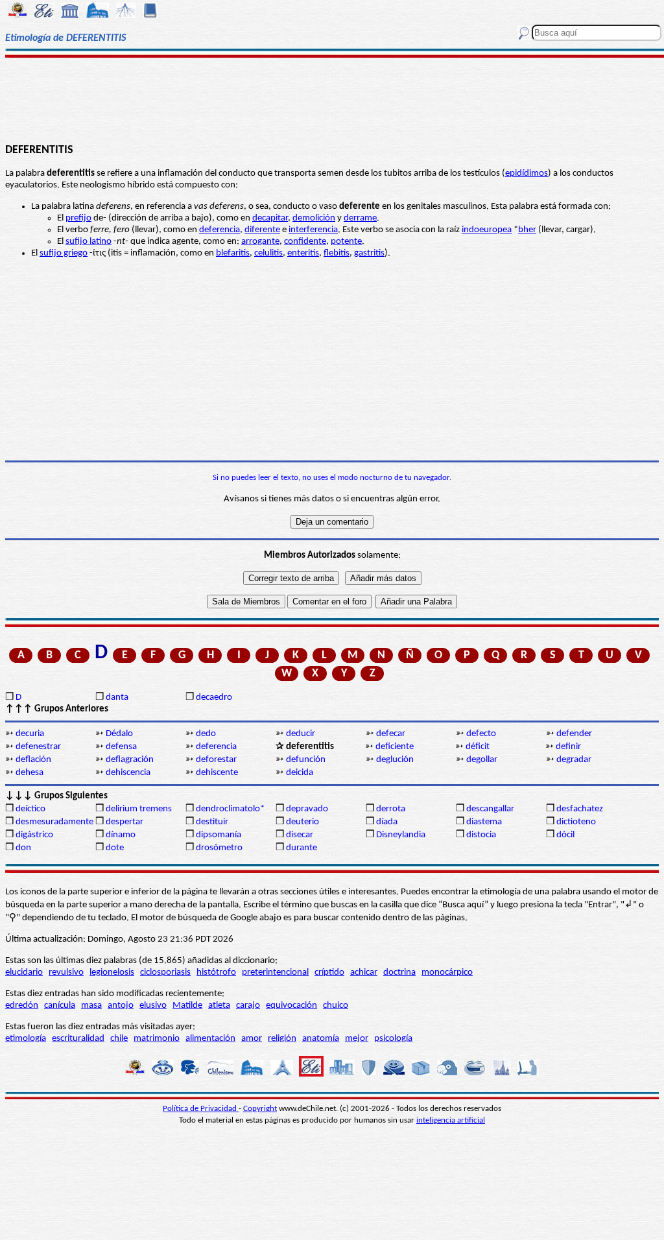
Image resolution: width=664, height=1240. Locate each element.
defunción (306, 760)
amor (251, 1038)
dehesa (29, 773)
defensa (121, 747)
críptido (329, 972)
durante (301, 848)
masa (91, 1005)
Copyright (260, 1108)
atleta (219, 1005)
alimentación (210, 1038)
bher (527, 230)
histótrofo (216, 972)
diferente (262, 230)
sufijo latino (88, 241)
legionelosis (111, 972)
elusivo (153, 1005)
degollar (481, 760)
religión (282, 1038)
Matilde (187, 1005)
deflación (33, 760)
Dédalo (119, 734)
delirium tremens (139, 809)
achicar (363, 972)
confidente (305, 241)
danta (117, 697)
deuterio (302, 822)
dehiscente (217, 773)
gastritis (369, 253)
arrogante (260, 241)
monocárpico (447, 972)
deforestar (216, 760)
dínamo (121, 835)
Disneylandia (400, 835)
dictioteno (576, 822)
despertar (124, 822)
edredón (21, 1005)
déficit (478, 747)
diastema (484, 822)
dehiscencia (128, 773)
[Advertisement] (332, 98)
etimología (25, 1038)
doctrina (399, 972)
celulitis (268, 253)
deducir (300, 734)
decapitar (270, 218)
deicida (299, 773)
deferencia (219, 230)
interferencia (313, 230)
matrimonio (157, 1038)
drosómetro (219, 848)
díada (386, 822)
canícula (59, 1005)
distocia (481, 835)
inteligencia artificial (450, 1120)
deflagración (130, 760)
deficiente (394, 747)
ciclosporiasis (165, 972)
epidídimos (526, 173)
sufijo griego (64, 253)
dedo (206, 734)
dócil (565, 835)
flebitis (337, 253)
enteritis (303, 253)
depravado (307, 809)
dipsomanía (218, 835)
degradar (573, 760)
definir (568, 747)
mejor (356, 1038)
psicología (393, 1038)
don (23, 848)
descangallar (490, 809)
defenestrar (38, 747)
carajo (248, 1005)
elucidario (24, 972)
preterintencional (275, 972)
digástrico (34, 835)
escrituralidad (78, 1038)
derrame (360, 218)
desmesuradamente (54, 822)
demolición (313, 218)
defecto (481, 734)
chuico (335, 1005)
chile (119, 1038)
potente (346, 241)
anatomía (320, 1038)
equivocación (291, 1005)
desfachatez (579, 809)
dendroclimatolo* (230, 809)
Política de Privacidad (201, 1108)
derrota (390, 809)
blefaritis (233, 253)
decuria (30, 734)
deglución (395, 760)
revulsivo (66, 972)
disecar (299, 835)
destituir (212, 822)
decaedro (214, 697)
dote (115, 848)
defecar (390, 734)
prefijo (78, 218)
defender (574, 734)
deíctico (30, 809)
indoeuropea (487, 230)
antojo (121, 1005)
